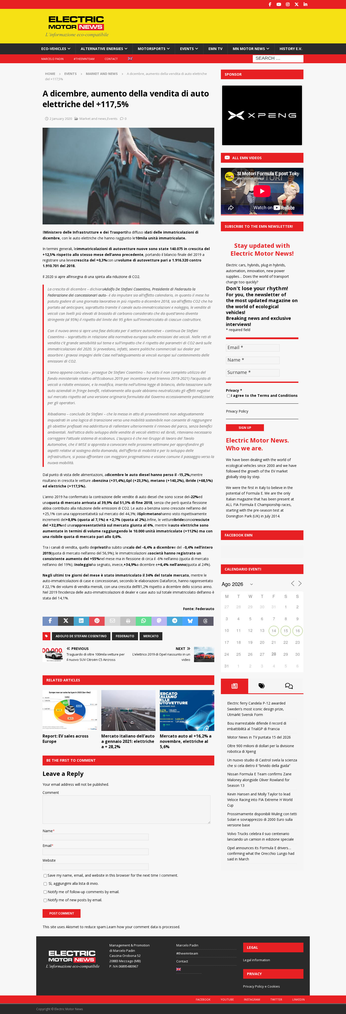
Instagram (252, 999)
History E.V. (291, 48)
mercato (151, 636)
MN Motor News (249, 48)
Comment (51, 792)
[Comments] (289, 686)
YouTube (227, 999)
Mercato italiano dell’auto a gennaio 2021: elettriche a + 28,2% (128, 741)
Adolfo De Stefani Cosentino (81, 636)
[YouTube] (278, 4)
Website (49, 860)
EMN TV (215, 48)
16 (297, 630)
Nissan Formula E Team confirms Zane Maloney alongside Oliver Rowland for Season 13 (259, 780)
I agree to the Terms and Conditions (264, 395)
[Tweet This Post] (65, 621)
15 (285, 630)
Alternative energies (102, 48)
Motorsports (151, 48)
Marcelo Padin (52, 59)
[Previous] (231, 115)
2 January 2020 (61, 118)
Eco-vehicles (53, 48)
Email (47, 845)
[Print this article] (128, 621)
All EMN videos (247, 157)
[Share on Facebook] (50, 621)
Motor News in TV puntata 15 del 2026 (259, 737)
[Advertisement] (222, 25)
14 (274, 630)
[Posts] (234, 686)
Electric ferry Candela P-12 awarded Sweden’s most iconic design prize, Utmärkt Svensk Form (256, 709)
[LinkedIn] (305, 4)
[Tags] (262, 686)
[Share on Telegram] (174, 621)
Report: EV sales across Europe (65, 738)
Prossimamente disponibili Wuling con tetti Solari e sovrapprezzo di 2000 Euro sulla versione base (262, 819)
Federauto (125, 636)
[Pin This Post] (97, 621)
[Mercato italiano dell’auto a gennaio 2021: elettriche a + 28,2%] (128, 710)
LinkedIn (298, 999)
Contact (111, 59)
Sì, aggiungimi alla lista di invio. (73, 883)
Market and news (93, 118)
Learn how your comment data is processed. (143, 926)
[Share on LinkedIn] (81, 621)
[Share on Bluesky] (190, 621)
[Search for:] (278, 58)
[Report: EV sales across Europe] (70, 710)
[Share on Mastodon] (159, 621)
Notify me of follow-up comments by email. (83, 891)
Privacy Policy (237, 411)
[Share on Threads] (206, 621)
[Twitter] (296, 4)
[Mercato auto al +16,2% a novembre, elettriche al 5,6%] (187, 710)
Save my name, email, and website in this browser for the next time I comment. (113, 875)
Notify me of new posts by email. (75, 899)
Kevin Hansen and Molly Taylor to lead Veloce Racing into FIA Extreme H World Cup (260, 800)
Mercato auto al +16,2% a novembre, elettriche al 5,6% (186, 741)
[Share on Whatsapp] (143, 621)
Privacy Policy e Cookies (261, 986)
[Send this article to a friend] (112, 621)
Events (187, 48)
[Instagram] (287, 4)
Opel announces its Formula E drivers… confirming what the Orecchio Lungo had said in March (260, 853)
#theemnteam (84, 59)
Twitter (276, 999)
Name (48, 830)
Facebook (203, 999)
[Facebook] (269, 4)
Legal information (256, 960)
